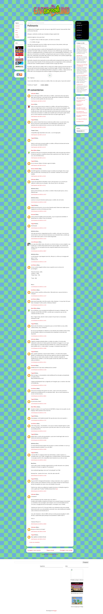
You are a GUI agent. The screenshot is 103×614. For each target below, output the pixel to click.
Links (16, 30)
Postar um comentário (34, 542)
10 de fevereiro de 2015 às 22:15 (38, 238)
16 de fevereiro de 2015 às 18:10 (38, 460)
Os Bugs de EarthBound (82, 119)
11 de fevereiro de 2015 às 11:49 (38, 261)
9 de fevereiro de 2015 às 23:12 (38, 185)
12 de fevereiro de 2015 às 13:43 (38, 403)
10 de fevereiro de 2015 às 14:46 (38, 202)
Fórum (16, 32)
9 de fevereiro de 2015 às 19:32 (38, 116)
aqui (57, 489)
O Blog (16, 34)
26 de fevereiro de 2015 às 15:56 (38, 475)
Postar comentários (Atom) (52, 554)
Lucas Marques (34, 242)
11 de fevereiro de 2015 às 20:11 (38, 362)
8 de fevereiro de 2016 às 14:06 (38, 531)
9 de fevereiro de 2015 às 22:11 (38, 158)
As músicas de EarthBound (82, 75)
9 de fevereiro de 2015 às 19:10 (38, 101)
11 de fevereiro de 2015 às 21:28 (38, 369)
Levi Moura (34, 265)
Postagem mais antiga (66, 550)
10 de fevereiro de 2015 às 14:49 (38, 211)
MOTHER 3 (79, 46)
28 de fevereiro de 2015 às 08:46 (38, 524)
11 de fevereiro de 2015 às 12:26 (38, 286)
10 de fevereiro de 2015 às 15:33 (38, 228)
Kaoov (32, 104)
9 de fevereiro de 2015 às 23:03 (38, 176)
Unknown (33, 93)
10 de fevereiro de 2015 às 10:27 (38, 194)
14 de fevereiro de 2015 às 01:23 (38, 431)
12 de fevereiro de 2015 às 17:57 (38, 420)
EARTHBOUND (79, 55)
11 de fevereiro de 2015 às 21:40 (38, 385)
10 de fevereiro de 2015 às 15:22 (38, 220)
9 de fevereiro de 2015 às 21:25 (38, 147)
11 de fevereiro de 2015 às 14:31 (38, 320)
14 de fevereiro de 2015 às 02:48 (38, 440)
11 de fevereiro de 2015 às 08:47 (38, 251)
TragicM (33, 119)
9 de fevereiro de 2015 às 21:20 (38, 134)
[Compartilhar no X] (44, 85)
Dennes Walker (34, 168)
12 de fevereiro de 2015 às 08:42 (38, 396)
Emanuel (33, 214)
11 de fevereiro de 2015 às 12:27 (38, 296)
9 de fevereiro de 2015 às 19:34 (38, 127)
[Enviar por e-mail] (41, 85)
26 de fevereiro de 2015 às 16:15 (38, 491)
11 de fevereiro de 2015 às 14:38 (38, 336)
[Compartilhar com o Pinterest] (47, 85)
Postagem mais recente (34, 550)
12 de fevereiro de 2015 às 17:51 (38, 412)
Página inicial (50, 550)
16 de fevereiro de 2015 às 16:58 (38, 449)
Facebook (17, 37)
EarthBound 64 (80, 84)
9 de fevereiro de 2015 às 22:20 (38, 165)
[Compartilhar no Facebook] (46, 85)
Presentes (17, 28)
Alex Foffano (34, 150)
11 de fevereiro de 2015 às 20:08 (38, 348)
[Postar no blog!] (43, 85)
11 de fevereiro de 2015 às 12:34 (38, 305)
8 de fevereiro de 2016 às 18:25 (38, 539)
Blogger (55, 610)
